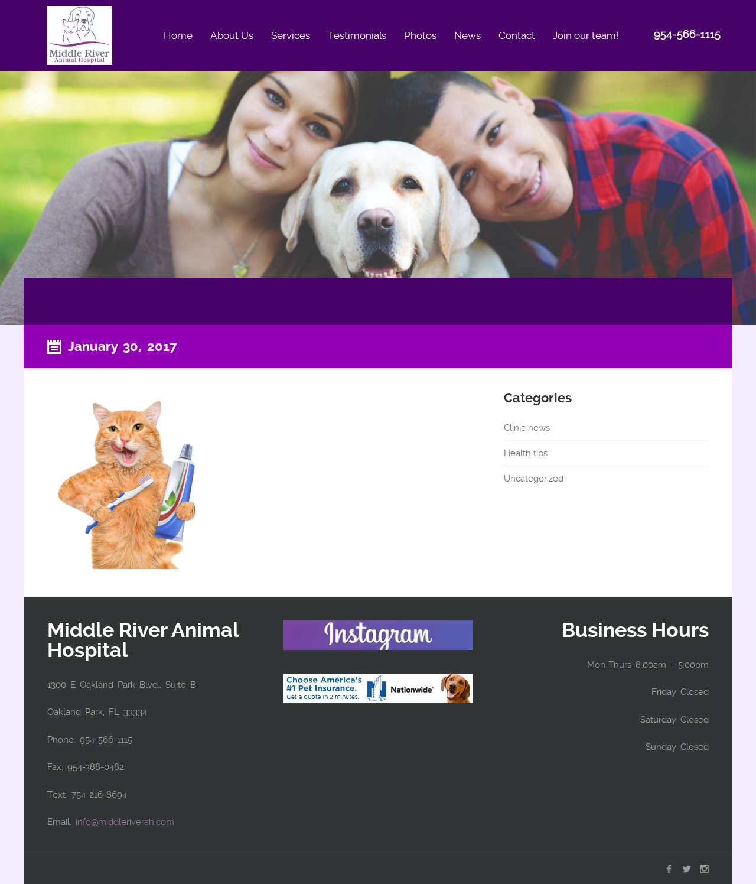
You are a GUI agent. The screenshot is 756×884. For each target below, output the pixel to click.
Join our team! (585, 35)
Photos (420, 35)
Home (178, 35)
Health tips (526, 453)
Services (290, 35)
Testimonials (357, 35)
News (467, 35)
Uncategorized (533, 478)
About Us (231, 35)
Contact (516, 35)
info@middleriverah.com (125, 822)
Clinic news (527, 427)
